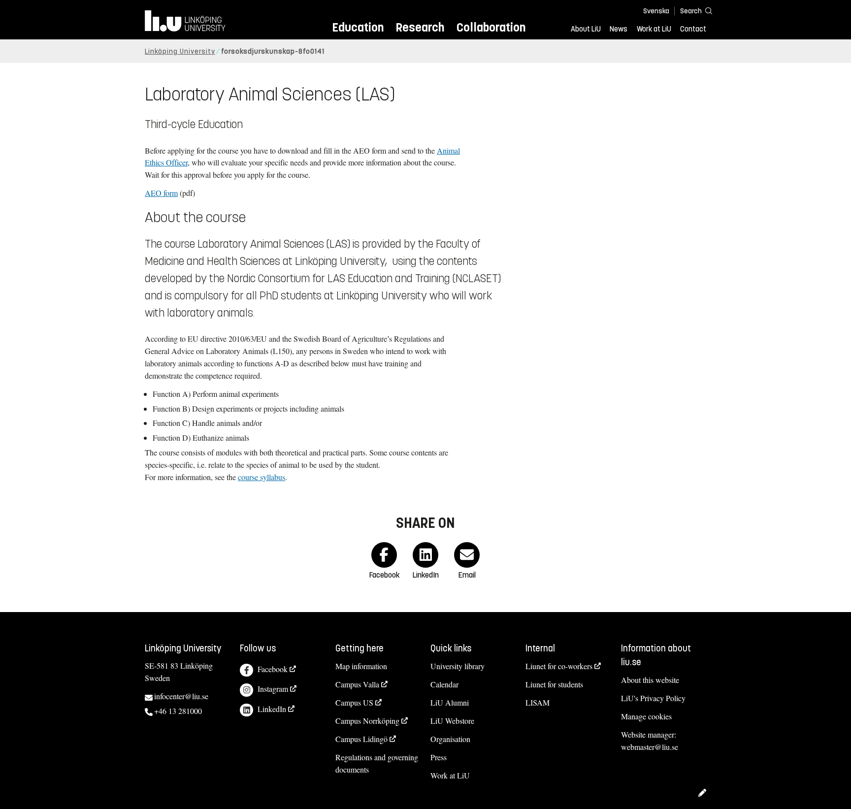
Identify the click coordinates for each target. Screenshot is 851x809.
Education (358, 27)
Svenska (656, 11)
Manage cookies (646, 716)
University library (457, 666)
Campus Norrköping (367, 720)
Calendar (444, 684)
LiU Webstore (452, 720)
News (618, 29)
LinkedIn (272, 709)
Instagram (273, 688)
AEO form (161, 193)
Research (419, 27)
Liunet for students (554, 684)
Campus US (354, 702)
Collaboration (491, 27)
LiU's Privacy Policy (653, 698)
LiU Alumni (449, 702)
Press (438, 757)
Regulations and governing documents (376, 763)
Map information (361, 666)
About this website (650, 680)
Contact (693, 29)
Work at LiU (654, 29)
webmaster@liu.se (649, 747)
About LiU (586, 29)
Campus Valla (357, 684)
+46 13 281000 (178, 711)
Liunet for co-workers (558, 666)
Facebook (273, 669)
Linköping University (180, 51)
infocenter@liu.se (181, 696)
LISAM (537, 702)
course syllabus (261, 477)
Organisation (450, 739)
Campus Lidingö (361, 739)
